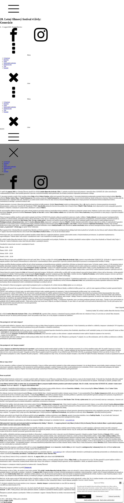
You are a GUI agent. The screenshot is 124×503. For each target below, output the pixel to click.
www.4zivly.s (57, 452)
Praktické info (8, 64)
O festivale (7, 58)
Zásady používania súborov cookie (91, 500)
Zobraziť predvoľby (114, 496)
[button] (120, 483)
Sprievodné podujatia (10, 63)
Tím (5, 66)
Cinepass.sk (27, 467)
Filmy (5, 61)
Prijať (84, 496)
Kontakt (6, 68)
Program (6, 60)
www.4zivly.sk (70, 420)
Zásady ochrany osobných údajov (107, 500)
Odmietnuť (99, 496)
